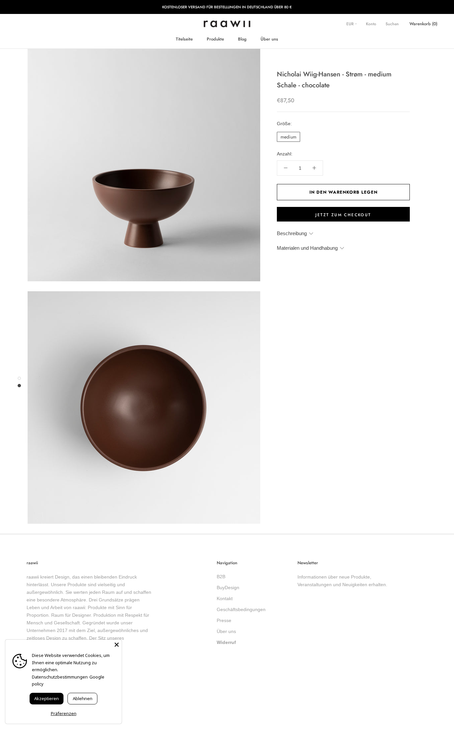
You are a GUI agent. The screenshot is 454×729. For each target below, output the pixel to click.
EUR (350, 24)
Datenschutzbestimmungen (60, 677)
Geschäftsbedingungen (241, 609)
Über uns (269, 39)
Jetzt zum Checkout (343, 215)
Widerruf (226, 642)
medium (288, 137)
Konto (371, 24)
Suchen (392, 24)
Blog (242, 39)
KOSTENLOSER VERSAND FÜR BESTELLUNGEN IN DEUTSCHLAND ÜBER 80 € (227, 7)
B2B (221, 576)
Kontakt (225, 598)
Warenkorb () (423, 24)
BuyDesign (228, 587)
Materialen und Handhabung (307, 248)
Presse (224, 620)
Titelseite (184, 39)
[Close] (116, 644)
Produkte (215, 39)
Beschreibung (292, 233)
